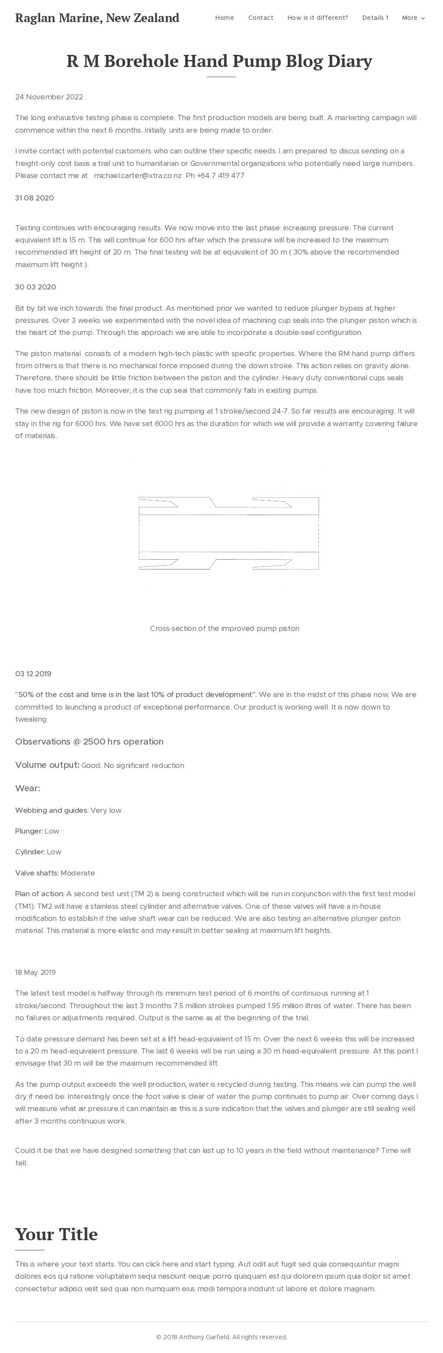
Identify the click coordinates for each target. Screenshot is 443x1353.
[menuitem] (227, 18)
